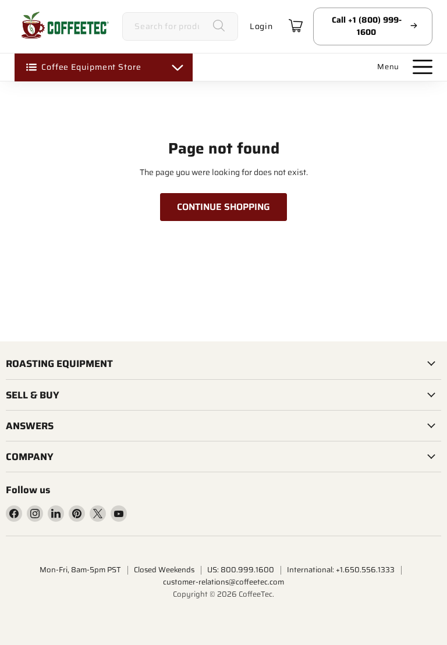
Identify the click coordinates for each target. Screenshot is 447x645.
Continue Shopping (223, 206)
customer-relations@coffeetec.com (223, 582)
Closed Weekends (164, 570)
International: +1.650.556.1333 (341, 570)
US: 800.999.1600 (240, 570)
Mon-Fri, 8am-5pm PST (80, 570)
